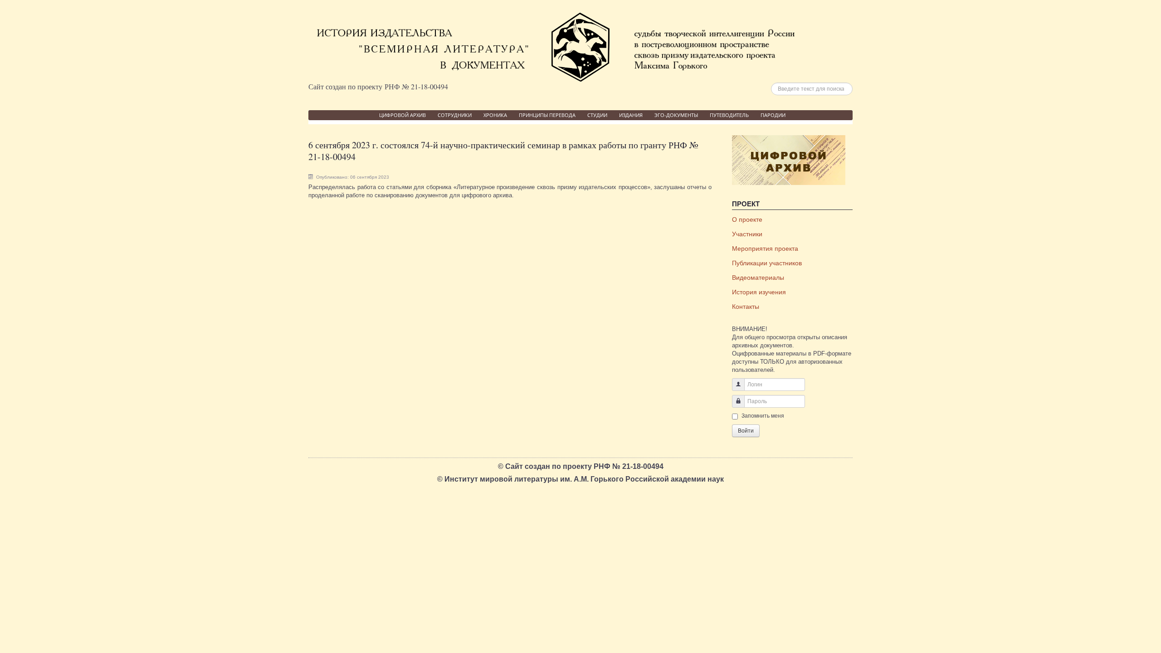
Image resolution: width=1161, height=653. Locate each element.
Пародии (773, 115)
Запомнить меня (762, 416)
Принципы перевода (547, 115)
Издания (631, 115)
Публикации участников (767, 263)
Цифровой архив (402, 115)
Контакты (745, 306)
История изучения (759, 292)
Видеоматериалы (758, 277)
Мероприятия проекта (765, 248)
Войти (746, 431)
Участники (747, 234)
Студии (597, 115)
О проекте (747, 219)
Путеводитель (729, 115)
